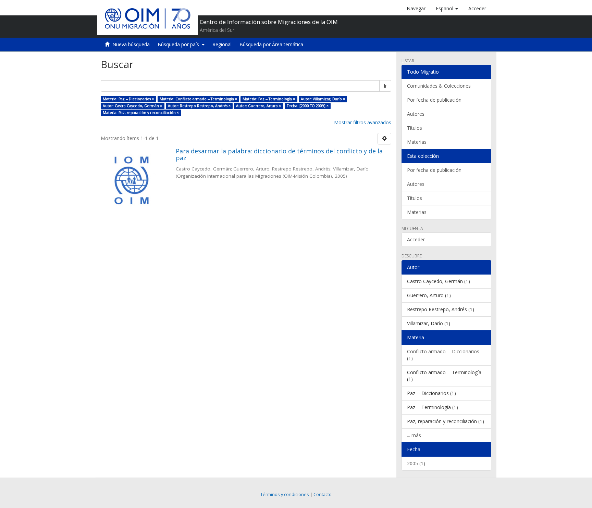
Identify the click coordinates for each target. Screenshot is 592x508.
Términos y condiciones (284, 494)
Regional (222, 44)
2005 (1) (416, 463)
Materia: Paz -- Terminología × (269, 99)
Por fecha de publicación (434, 100)
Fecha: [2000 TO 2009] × (308, 105)
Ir (385, 85)
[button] (447, 8)
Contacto (322, 494)
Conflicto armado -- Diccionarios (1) (443, 354)
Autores (415, 114)
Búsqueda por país (180, 44)
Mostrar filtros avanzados (362, 122)
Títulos (414, 128)
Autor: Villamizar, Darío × (323, 99)
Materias (417, 142)
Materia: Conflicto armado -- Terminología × (198, 99)
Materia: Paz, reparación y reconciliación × (141, 112)
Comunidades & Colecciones (439, 85)
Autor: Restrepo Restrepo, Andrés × (199, 105)
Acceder (416, 239)
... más (414, 435)
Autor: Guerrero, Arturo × (258, 105)
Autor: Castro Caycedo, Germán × (132, 105)
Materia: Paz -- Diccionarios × (128, 99)
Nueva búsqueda (131, 44)
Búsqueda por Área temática (271, 44)
